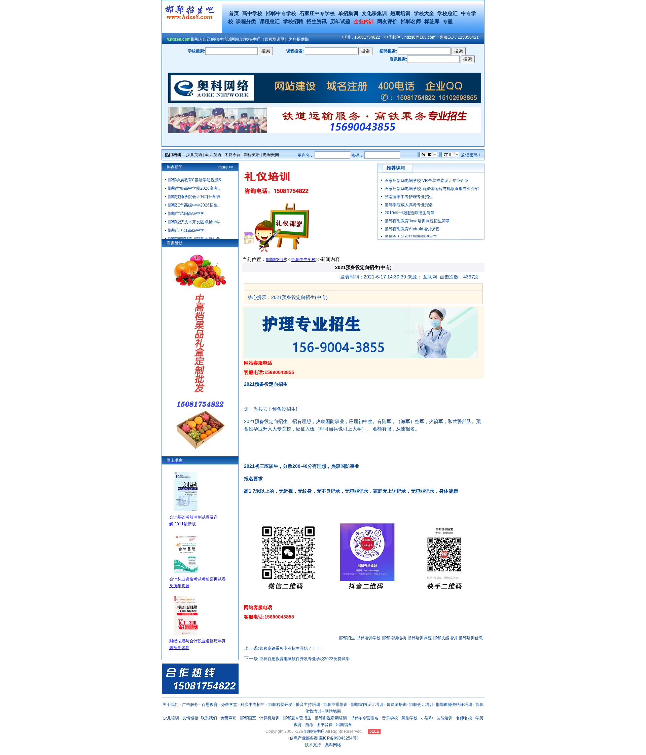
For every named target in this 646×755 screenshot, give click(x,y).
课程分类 (246, 21)
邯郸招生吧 (276, 259)
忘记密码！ (471, 155)
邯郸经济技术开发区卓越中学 (194, 222)
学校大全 (424, 13)
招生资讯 (317, 21)
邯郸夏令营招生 (297, 718)
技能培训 (444, 718)
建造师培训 (397, 704)
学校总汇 (447, 13)
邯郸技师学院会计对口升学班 (194, 196)
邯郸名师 (411, 21)
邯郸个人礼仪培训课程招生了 (411, 237)
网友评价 (387, 21)
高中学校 (252, 13)
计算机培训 (269, 718)
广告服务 (190, 704)
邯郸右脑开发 (280, 704)
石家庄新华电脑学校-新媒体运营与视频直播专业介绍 (432, 188)
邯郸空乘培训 (335, 704)
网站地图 (333, 711)
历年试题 (340, 21)
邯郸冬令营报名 (364, 718)
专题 (448, 21)
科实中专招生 (253, 704)
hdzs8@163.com (419, 37)
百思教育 (210, 704)
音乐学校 (390, 718)
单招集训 (348, 13)
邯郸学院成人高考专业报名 (409, 204)
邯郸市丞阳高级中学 (186, 213)
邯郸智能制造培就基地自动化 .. (195, 238)
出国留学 (344, 724)
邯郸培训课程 (419, 638)
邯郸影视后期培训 (331, 718)
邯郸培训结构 (394, 638)
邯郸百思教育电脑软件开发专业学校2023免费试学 (304, 658)
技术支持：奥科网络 (323, 745)
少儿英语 (194, 154)
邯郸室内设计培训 (367, 704)
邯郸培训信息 (471, 638)
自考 (309, 724)
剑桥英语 (252, 154)
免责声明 (228, 718)
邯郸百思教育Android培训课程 (412, 229)
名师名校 (464, 718)
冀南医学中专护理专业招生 (409, 196)
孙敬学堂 (229, 704)
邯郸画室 (248, 718)
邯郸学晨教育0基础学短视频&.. (195, 180)
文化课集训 (374, 13)
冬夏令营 (232, 154)
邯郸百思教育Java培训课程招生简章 (417, 221)
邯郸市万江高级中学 (186, 230)
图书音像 (325, 724)
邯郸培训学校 (368, 638)
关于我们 (171, 704)
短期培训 (400, 13)
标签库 (431, 21)
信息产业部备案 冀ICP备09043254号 (323, 738)
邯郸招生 (347, 638)
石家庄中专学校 (317, 13)
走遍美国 (271, 154)
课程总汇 (269, 21)
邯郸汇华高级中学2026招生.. (194, 205)
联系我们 (209, 718)
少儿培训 (171, 718)
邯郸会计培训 (421, 704)
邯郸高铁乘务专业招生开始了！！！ (291, 648)
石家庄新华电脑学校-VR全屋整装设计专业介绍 (426, 180)
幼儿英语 (213, 154)
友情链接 (190, 718)
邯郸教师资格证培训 (454, 704)
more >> (226, 167)
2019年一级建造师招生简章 (409, 213)
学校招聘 (293, 21)
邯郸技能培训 (445, 638)
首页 (234, 13)
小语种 (427, 718)
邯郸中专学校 (281, 13)
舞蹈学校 (409, 718)
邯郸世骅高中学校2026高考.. (194, 188)
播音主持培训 (308, 704)
